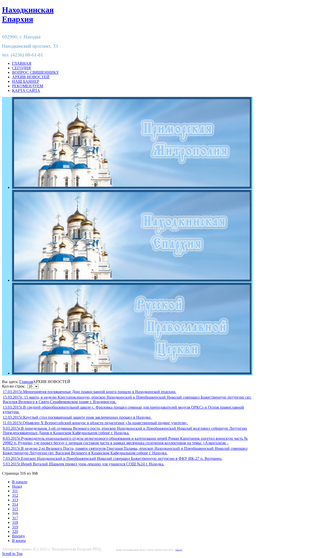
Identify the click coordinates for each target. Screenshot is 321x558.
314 (15, 504)
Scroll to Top (12, 553)
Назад (17, 486)
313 (15, 500)
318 (15, 522)
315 (15, 509)
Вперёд (18, 536)
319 (15, 527)
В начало (19, 482)
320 (15, 531)
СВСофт (179, 550)
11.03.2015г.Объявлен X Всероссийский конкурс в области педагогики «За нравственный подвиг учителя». (95, 423)
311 (15, 491)
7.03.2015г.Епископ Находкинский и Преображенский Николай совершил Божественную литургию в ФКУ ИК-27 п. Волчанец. (112, 458)
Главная (26, 382)
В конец (19, 540)
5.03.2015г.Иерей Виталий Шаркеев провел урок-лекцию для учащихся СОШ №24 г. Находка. (83, 464)
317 (15, 518)
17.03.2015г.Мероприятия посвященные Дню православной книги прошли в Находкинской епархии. (89, 392)
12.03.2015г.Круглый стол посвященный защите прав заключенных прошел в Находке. (77, 417)
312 (15, 495)
